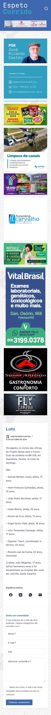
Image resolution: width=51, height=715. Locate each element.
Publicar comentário (19, 702)
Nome (12, 633)
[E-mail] (40, 594)
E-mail (12, 642)
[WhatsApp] (30, 594)
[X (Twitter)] (21, 594)
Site (10, 651)
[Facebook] (11, 594)
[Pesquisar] (46, 8)
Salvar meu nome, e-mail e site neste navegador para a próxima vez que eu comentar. (24, 691)
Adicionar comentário (19, 661)
